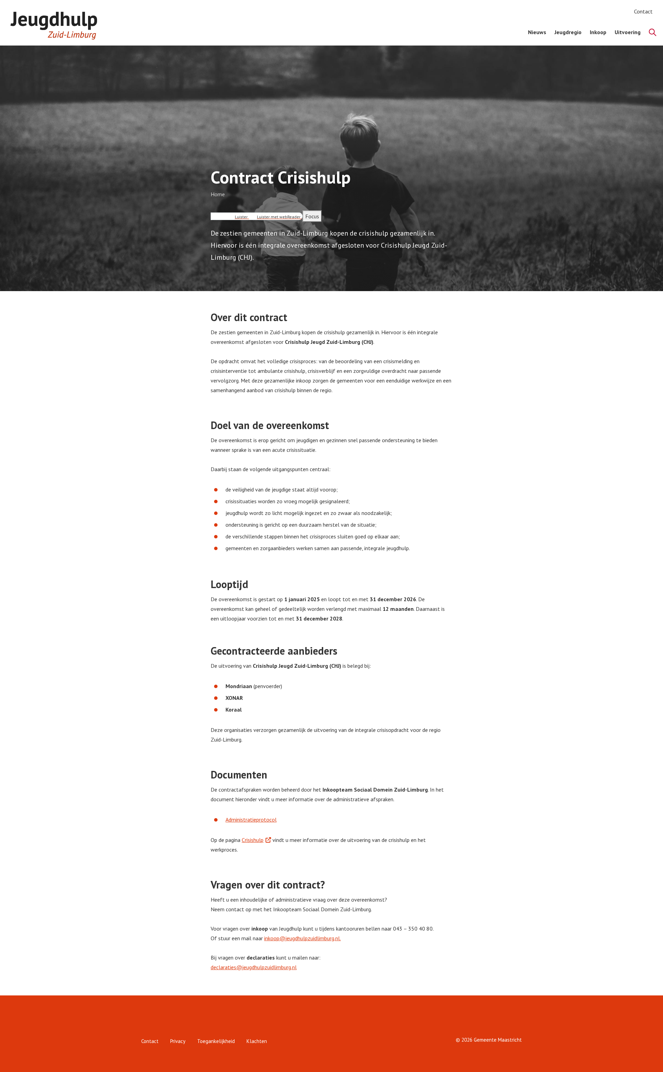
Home (218, 194)
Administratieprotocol (251, 819)
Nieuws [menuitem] (537, 32)
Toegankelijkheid (216, 1041)
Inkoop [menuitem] (598, 32)
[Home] (57, 23)
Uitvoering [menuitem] (628, 32)
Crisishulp (252, 839)
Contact (643, 11)
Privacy (177, 1041)
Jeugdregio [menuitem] (568, 32)
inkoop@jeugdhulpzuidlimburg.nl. (302, 938)
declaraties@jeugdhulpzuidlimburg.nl (254, 967)
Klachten (257, 1041)
